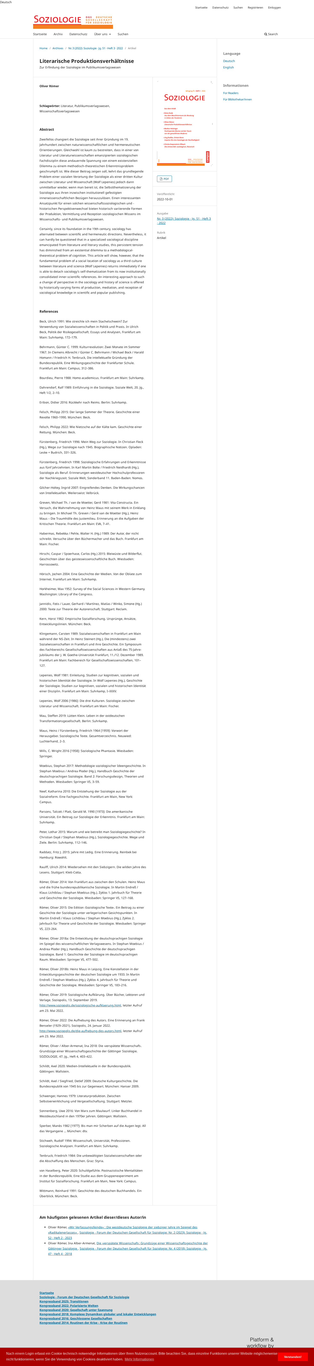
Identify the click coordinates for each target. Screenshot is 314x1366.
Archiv (58, 34)
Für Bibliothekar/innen (237, 99)
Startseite (40, 34)
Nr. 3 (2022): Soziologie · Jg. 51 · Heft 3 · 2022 (95, 48)
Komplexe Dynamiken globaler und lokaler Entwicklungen (113, 1314)
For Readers (230, 93)
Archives (58, 48)
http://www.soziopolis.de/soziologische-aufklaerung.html (80, 1005)
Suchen (123, 34)
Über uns (101, 34)
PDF (166, 179)
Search (272, 34)
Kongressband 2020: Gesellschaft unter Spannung (76, 1310)
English (228, 67)
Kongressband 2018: (55, 1314)
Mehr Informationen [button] (139, 1359)
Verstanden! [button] (293, 1357)
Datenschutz (78, 34)
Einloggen (274, 7)
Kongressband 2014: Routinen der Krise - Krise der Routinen (84, 1323)
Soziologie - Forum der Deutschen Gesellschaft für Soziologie (84, 1297)
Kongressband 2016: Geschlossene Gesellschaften (76, 1318)
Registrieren (255, 7)
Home (43, 48)
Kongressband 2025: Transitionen (64, 1301)
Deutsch (229, 61)
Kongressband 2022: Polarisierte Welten (69, 1306)
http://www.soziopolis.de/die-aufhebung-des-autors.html (80, 1031)
